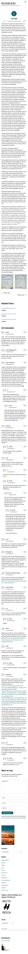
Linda (4, 21)
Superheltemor (4, 885)
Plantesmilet (4, 877)
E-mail (4, 803)
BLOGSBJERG (5, 940)
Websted (4, 808)
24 (23, 21)
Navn (3, 797)
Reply (25, 332)
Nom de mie (4, 872)
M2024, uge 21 (7, 293)
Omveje (3, 875)
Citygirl (3, 862)
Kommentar (5, 781)
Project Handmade (5, 880)
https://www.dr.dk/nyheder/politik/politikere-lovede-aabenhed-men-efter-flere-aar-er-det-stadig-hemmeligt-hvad (13, 639)
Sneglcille (3, 882)
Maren (2, 870)
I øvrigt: (14, 18)
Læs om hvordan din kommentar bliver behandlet (13, 818)
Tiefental (3, 887)
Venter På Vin (4, 890)
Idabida (3, 865)
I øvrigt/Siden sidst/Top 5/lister (14, 21)
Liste (2, 867)
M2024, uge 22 (21, 295)
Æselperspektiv (5, 860)
